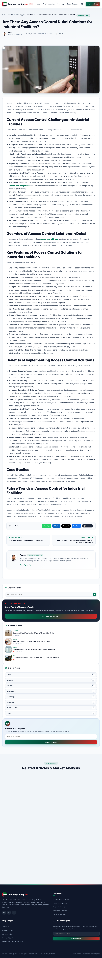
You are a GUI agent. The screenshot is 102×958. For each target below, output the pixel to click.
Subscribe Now (76, 938)
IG (14, 913)
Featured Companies (60, 903)
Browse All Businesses (61, 899)
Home (38, 4)
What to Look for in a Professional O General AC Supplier (31, 641)
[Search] (94, 594)
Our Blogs (61, 4)
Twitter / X (66, 526)
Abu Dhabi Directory (60, 911)
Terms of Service (8, 938)
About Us (5, 927)
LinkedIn (56, 526)
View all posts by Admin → (29, 565)
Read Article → (41, 822)
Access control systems (19, 186)
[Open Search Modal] (82, 4)
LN (4, 913)
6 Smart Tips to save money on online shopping (75, 805)
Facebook (76, 526)
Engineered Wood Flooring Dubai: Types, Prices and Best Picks (33, 633)
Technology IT (83, 15)
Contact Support (8, 930)
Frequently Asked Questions (12, 942)
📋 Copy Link (87, 526)
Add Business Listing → (51, 616)
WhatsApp (46, 526)
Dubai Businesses (59, 907)
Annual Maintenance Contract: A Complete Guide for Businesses (34, 649)
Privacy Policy (7, 934)
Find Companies (49, 4)
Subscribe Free (51, 742)
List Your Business (59, 914)
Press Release (72, 4)
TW (9, 913)
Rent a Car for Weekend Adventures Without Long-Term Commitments (36, 658)
